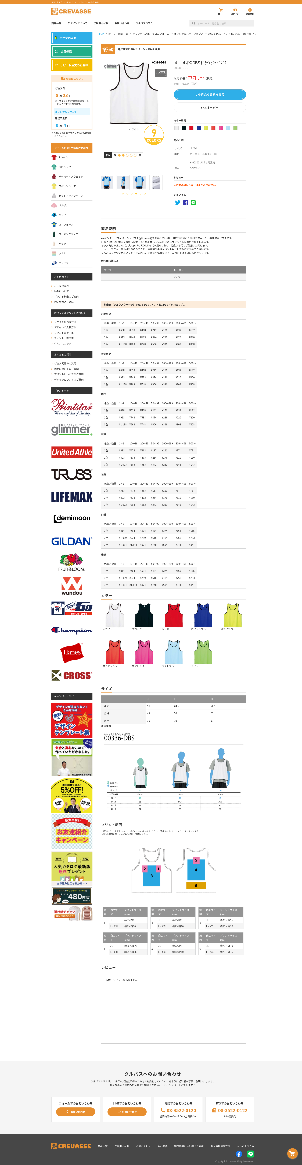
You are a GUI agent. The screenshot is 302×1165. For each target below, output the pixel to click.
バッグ (62, 243)
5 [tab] (140, 194)
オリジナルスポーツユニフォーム (151, 33)
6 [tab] (145, 194)
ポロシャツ (65, 167)
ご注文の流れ (68, 38)
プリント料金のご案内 (66, 296)
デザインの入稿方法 (65, 327)
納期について (61, 291)
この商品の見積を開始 (210, 94)
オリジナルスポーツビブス (188, 33)
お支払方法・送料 (64, 302)
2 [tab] (127, 194)
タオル (62, 253)
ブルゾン (64, 205)
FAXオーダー (210, 107)
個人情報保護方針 (220, 1146)
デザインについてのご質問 (69, 379)
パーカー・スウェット (71, 176)
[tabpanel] (108, 182)
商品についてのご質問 (66, 368)
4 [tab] (136, 194)
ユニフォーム (66, 224)
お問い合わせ (122, 23)
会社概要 (162, 1146)
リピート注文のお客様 (74, 65)
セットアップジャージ (71, 195)
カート (221, 13)
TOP (101, 33)
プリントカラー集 (64, 332)
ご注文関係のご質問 (65, 363)
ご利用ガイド (101, 23)
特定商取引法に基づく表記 (189, 1146)
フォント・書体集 (64, 338)
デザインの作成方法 (65, 322)
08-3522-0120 (181, 1110)
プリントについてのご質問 (69, 374)
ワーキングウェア (68, 234)
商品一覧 (56, 23)
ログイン (235, 13)
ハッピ (62, 215)
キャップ (64, 263)
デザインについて (77, 23)
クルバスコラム (144, 23)
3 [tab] (132, 194)
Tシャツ (63, 157)
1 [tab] (123, 194)
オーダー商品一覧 (118, 33)
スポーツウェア (67, 186)
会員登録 (250, 13)
